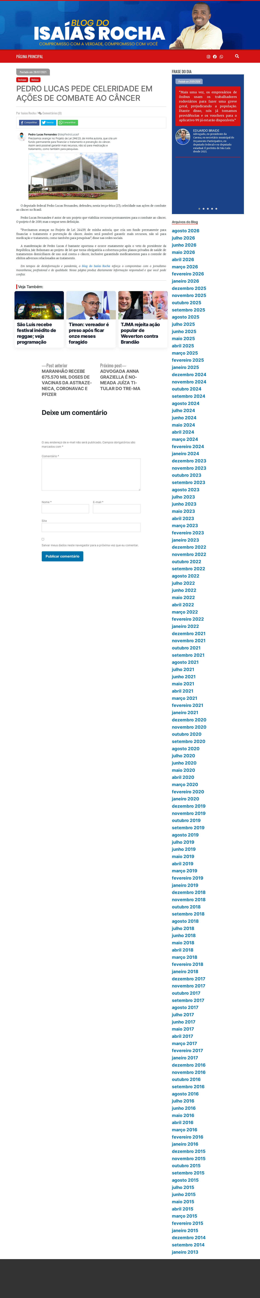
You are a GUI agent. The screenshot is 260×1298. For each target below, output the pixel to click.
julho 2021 (183, 669)
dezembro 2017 (188, 978)
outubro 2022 (186, 561)
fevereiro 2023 (188, 532)
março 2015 (184, 1216)
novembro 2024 (189, 381)
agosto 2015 (185, 1180)
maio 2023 (183, 511)
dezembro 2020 (189, 719)
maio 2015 (183, 1201)
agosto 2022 (185, 576)
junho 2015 (184, 1194)
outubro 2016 (186, 1079)
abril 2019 (182, 863)
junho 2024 (184, 417)
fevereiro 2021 (187, 705)
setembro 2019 (188, 827)
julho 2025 (183, 324)
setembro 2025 (188, 310)
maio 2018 (183, 942)
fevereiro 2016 (187, 1137)
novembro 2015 (189, 1158)
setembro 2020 (188, 741)
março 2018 (184, 957)
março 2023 (185, 525)
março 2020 (185, 784)
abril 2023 (183, 518)
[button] (199, 209)
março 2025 (185, 353)
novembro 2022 (189, 554)
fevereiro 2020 (188, 791)
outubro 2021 (186, 648)
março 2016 (184, 1129)
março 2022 (185, 612)
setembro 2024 (188, 396)
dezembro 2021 (189, 633)
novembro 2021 (189, 640)
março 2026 (185, 266)
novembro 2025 (189, 295)
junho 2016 (184, 1108)
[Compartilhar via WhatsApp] (68, 122)
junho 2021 (184, 676)
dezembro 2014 (189, 1237)
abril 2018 (182, 950)
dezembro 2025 (189, 288)
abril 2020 (183, 777)
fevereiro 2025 (188, 360)
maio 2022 (183, 597)
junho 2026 (184, 245)
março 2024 (185, 439)
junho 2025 (184, 331)
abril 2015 (182, 1209)
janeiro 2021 (185, 712)
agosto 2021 (185, 662)
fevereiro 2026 (188, 273)
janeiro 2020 (185, 798)
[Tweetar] (48, 122)
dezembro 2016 (189, 1065)
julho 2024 (183, 410)
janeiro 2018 (185, 971)
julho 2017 (183, 1014)
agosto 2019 (185, 835)
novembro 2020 (189, 727)
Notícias (35, 79)
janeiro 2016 (185, 1144)
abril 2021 (182, 691)
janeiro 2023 (185, 540)
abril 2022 (183, 604)
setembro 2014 (188, 1244)
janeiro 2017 (185, 1057)
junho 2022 (184, 590)
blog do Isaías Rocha (96, 266)
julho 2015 (183, 1187)
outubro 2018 (186, 906)
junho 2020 (184, 763)
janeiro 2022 (185, 626)
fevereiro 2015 (187, 1223)
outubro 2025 (186, 302)
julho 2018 (183, 928)
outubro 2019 (186, 820)
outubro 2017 (186, 993)
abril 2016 (182, 1122)
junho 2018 (184, 935)
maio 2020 (183, 770)
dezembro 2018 (189, 892)
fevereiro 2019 (187, 878)
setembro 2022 (188, 568)
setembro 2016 (188, 1086)
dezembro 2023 (189, 460)
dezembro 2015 (189, 1151)
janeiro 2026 (185, 281)
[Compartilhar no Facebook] (29, 122)
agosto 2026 (185, 230)
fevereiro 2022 (188, 619)
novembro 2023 (189, 468)
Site (44, 521)
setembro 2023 (188, 482)
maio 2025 (183, 338)
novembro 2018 (189, 899)
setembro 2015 (188, 1173)
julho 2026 (183, 238)
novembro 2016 (189, 1072)
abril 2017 (182, 1036)
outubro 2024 (186, 389)
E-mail (98, 502)
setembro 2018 (188, 914)
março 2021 (184, 698)
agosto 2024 (186, 403)
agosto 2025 (185, 317)
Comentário (50, 456)
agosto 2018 (185, 921)
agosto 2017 (185, 1007)
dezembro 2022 (189, 547)
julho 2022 (183, 583)
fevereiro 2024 (188, 446)
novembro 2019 (189, 813)
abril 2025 (183, 345)
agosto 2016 (185, 1093)
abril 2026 (183, 259)
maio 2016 (183, 1115)
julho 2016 (183, 1101)
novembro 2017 (188, 985)
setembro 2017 (188, 1000)
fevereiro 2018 (187, 964)
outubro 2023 (186, 475)
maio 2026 (183, 252)
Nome (47, 502)
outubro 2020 (186, 734)
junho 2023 (184, 504)
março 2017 (184, 1043)
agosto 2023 (185, 489)
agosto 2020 (186, 748)
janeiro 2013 (185, 1252)
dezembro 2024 (189, 374)
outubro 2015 (186, 1165)
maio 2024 (183, 425)
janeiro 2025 (185, 367)
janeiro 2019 (185, 885)
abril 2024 (183, 432)
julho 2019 (183, 842)
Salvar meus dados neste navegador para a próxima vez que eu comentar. (90, 545)
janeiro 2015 (185, 1230)
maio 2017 (183, 1029)
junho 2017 (183, 1022)
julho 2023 (183, 497)
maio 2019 (183, 856)
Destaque (22, 79)
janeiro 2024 (185, 453)
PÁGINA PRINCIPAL (29, 56)
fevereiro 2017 (187, 1050)
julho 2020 (183, 755)
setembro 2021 (188, 655)
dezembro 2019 (189, 806)
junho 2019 (184, 849)
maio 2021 (183, 683)
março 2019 (184, 870)
